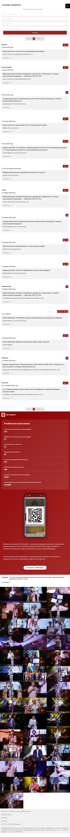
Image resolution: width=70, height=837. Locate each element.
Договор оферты (6, 814)
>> (43, 39)
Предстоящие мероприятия (33, 9)
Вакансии (4, 821)
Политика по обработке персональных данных (16, 811)
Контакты (4, 818)
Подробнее (6, 58)
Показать (35, 33)
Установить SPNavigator (35, 567)
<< (27, 39)
